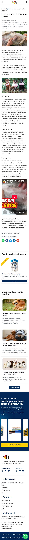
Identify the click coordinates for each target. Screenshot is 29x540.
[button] (3, 240)
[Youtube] (5, 470)
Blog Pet (8, 9)
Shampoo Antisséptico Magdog (11, 274)
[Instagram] (2, 470)
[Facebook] (8, 470)
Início (3, 9)
